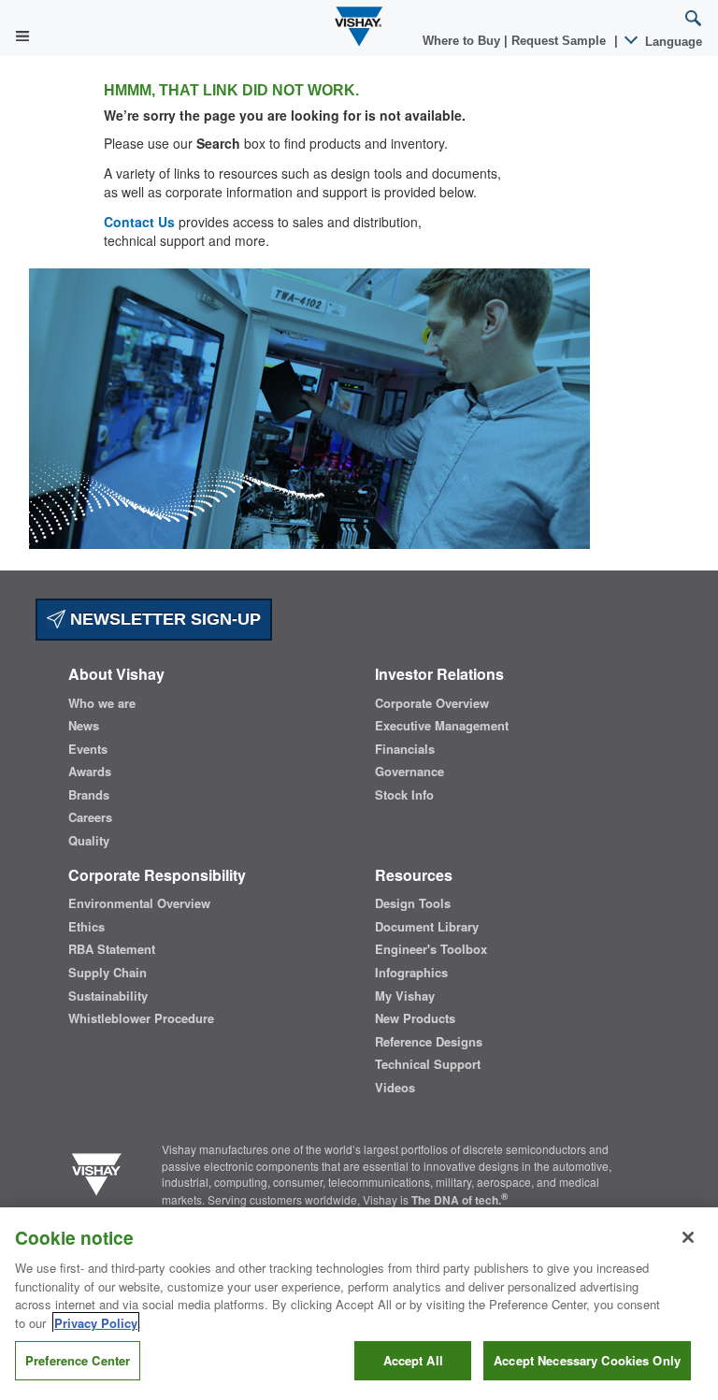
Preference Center (77, 1360)
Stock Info (404, 795)
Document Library (427, 926)
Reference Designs (428, 1041)
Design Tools (413, 903)
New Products (415, 1018)
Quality (88, 840)
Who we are (102, 703)
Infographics (411, 972)
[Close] (688, 1237)
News (83, 725)
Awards (89, 771)
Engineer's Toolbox (431, 949)
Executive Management (442, 725)
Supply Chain (107, 972)
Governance (409, 771)
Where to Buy (463, 41)
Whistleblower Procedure (141, 1018)
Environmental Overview (139, 903)
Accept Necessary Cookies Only (587, 1360)
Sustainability (108, 996)
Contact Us (139, 221)
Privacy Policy (95, 1323)
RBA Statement (111, 949)
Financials (405, 749)
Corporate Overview (432, 703)
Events (88, 749)
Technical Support (428, 1064)
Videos (395, 1087)
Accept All (413, 1360)
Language (671, 42)
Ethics (86, 926)
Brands (88, 795)
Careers (90, 817)
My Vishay (405, 996)
